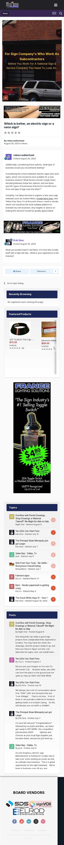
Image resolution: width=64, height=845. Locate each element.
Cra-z (21, 661)
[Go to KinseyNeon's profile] (11, 564)
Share (18, 271)
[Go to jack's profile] (11, 554)
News (25, 143)
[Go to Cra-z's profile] (11, 660)
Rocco (18, 578)
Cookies (42, 830)
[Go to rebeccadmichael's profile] (9, 157)
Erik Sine (19, 534)
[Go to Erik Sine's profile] (9, 242)
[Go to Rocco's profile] (11, 576)
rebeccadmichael (15, 140)
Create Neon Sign (44, 198)
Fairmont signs (22, 575)
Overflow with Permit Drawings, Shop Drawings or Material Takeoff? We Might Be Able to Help (32, 518)
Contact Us (29, 830)
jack (17, 556)
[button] (6, 61)
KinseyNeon (20, 569)
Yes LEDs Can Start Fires (27, 531)
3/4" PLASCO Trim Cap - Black (23, 339)
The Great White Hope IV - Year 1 (31, 598)
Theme (15, 830)
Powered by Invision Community (23, 835)
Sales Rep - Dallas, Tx (25, 553)
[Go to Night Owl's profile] (11, 516)
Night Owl (19, 524)
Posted (24, 158)
